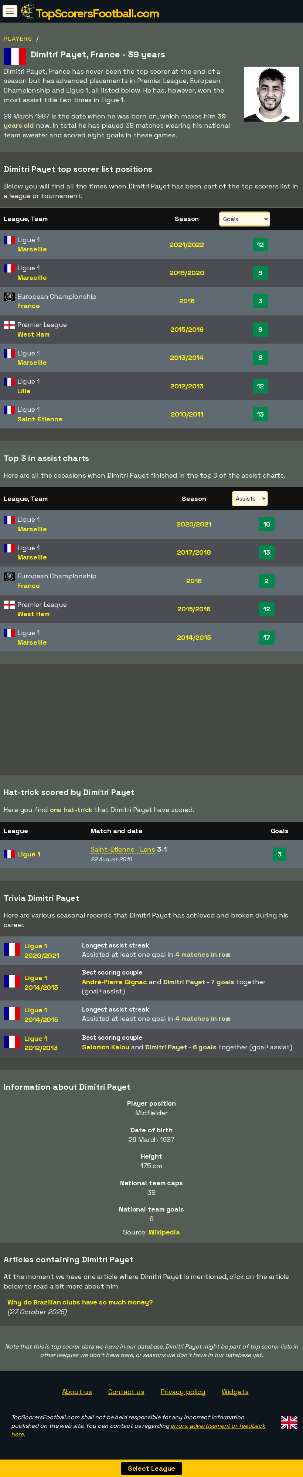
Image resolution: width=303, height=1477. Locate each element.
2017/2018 (194, 552)
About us (77, 1391)
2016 (187, 301)
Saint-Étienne (39, 419)
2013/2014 (187, 357)
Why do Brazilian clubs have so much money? (80, 1302)
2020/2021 (194, 524)
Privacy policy (183, 1391)
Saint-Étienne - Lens (123, 849)
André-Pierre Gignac (114, 982)
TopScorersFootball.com (97, 13)
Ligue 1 (28, 854)
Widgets (235, 1391)
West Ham (33, 334)
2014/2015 (194, 637)
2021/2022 (187, 244)
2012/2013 (187, 386)
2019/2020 (187, 272)
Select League (152, 1468)
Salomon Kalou (105, 1047)
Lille (24, 391)
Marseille (32, 249)
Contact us (126, 1391)
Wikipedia (164, 1232)
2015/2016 (187, 329)
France (28, 305)
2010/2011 (187, 414)
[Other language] (288, 1420)
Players (18, 39)
